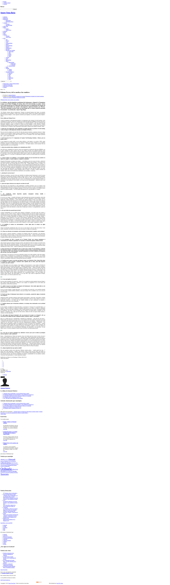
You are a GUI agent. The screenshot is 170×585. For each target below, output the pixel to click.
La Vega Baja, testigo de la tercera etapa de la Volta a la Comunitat (17, 395)
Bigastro (14, 461)
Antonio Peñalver (12, 95)
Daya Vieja (5, 464)
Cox (15, 462)
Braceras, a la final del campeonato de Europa (8, 564)
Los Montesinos (7, 466)
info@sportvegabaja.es (5, 580)
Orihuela (5, 374)
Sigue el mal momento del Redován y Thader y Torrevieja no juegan (10, 515)
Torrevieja (5, 474)
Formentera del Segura (14, 464)
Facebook (5, 527)
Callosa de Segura (6, 462)
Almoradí (5, 539)
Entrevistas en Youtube (8, 86)
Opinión (5, 87)
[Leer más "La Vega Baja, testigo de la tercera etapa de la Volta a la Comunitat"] (10, 507)
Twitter (4, 526)
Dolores (8, 464)
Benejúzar (3, 461)
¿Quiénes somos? (6, 2)
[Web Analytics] (39, 582)
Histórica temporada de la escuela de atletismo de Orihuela (8, 554)
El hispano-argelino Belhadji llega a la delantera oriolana (9, 567)
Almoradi (11, 459)
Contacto (5, 4)
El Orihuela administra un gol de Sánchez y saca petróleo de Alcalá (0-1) (18, 394)
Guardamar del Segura (12, 465)
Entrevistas (8, 371)
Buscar (15, 9)
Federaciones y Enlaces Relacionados (11, 83)
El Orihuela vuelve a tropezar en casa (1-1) (12, 397)
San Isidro (7, 472)
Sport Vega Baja (4, 569)
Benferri (7, 461)
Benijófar (10, 461)
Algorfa (6, 459)
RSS (4, 528)
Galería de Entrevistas (7, 84)
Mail (4, 530)
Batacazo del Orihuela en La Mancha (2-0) (12, 407)
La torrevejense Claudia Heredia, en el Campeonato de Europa (9, 558)
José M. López (60, 583)
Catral (12, 462)
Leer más (5, 429)
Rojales (15, 471)
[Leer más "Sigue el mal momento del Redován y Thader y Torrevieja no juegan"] (10, 513)
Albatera (3, 459)
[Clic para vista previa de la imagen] (10, 99)
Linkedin (5, 525)
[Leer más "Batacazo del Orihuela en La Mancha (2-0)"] (10, 518)
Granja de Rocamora (4, 465)
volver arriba (3, 414)
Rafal (7, 471)
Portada (4, 1)
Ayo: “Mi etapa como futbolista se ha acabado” (13, 398)
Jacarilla (2, 466)
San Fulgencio (3, 472)
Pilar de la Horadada (7, 536)
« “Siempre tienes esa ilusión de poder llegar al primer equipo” (26, 411)
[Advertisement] (9, 482)
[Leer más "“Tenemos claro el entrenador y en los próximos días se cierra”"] (10, 494)
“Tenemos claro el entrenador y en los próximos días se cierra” (16, 393)
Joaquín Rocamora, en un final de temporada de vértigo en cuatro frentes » (21, 412)
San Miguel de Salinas (13, 472)
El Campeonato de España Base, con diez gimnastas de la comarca (9, 561)
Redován (10, 471)
